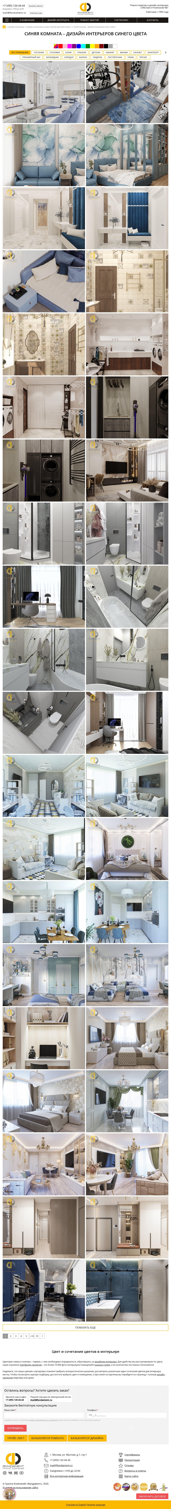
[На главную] (4, 26)
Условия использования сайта (20, 1487)
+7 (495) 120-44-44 (14, 5)
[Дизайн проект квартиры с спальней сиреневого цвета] (127, 849)
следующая (42, 1336)
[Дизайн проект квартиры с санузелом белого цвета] (127, 281)
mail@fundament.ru (14, 12)
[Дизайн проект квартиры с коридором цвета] (44, 218)
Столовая (55, 52)
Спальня (81, 52)
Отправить (15, 1428)
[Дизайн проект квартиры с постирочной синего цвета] (127, 407)
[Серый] (110, 46)
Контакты (152, 20)
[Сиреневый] (69, 46)
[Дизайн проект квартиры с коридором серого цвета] (44, 1227)
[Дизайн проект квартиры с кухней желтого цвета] (44, 912)
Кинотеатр (152, 52)
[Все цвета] (56, 46)
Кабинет (110, 52)
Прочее (143, 57)
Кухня (68, 52)
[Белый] (115, 46)
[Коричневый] (101, 46)
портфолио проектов (31, 1364)
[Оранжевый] (97, 46)
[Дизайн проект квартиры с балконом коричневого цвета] (44, 1038)
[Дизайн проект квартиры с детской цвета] (127, 92)
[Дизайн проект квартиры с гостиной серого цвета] (127, 1164)
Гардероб (97, 57)
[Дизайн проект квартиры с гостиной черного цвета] (127, 471)
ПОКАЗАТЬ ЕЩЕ (85, 1327)
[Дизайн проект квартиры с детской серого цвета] (44, 975)
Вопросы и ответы (135, 1470)
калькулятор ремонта (47, 1438)
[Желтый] (92, 46)
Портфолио (121, 20)
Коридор (68, 57)
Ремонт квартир (89, 20)
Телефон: (92, 1410)
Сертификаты (132, 1454)
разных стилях (102, 1364)
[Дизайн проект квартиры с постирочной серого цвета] (44, 407)
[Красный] (60, 46)
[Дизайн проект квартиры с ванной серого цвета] (127, 597)
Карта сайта (131, 1476)
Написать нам (36, 13)
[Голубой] (83, 46)
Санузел (137, 52)
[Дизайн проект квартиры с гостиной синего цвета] (44, 1164)
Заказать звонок (36, 6)
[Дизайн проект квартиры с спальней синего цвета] (44, 1101)
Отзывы (129, 1465)
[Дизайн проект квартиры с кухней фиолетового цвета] (44, 1291)
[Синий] (79, 46)
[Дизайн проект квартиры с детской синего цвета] (44, 786)
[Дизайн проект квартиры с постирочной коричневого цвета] (127, 344)
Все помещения (20, 52)
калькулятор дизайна (87, 1438)
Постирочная (115, 57)
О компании (27, 20)
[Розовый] (65, 46)
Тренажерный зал (31, 57)
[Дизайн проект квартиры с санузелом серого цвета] (44, 534)
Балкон (83, 57)
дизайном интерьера (106, 1361)
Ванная (124, 52)
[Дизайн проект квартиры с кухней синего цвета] (127, 912)
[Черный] (106, 46)
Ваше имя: (10, 1410)
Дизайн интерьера (58, 20)
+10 (32, 1336)
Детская (96, 52)
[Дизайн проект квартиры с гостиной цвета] (44, 92)
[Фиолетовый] (74, 46)
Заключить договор (152, 1496)
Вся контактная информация (66, 1476)
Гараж (131, 57)
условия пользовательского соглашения (43, 1420)
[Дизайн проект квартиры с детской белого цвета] (127, 786)
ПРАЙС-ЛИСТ (15, 1438)
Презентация (132, 1460)
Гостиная (39, 52)
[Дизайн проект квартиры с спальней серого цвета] (44, 597)
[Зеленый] (88, 46)
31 (37, 1336)
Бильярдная (52, 57)
